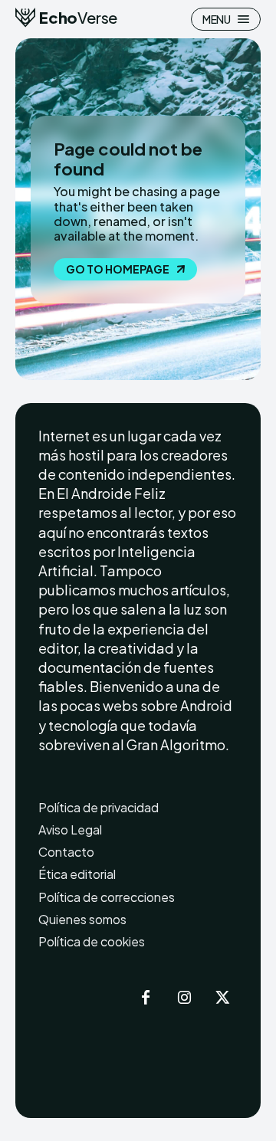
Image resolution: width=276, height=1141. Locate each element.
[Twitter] (222, 998)
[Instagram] (184, 998)
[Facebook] (145, 998)
